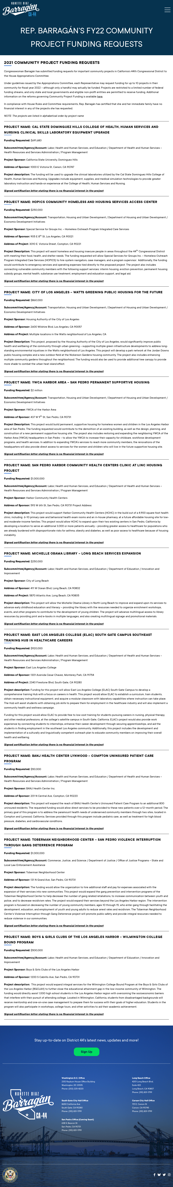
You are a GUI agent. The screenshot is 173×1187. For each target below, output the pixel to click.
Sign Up (86, 1052)
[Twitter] (164, 1174)
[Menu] (167, 10)
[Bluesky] (159, 1174)
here (100, 96)
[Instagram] (169, 1174)
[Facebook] (154, 1174)
